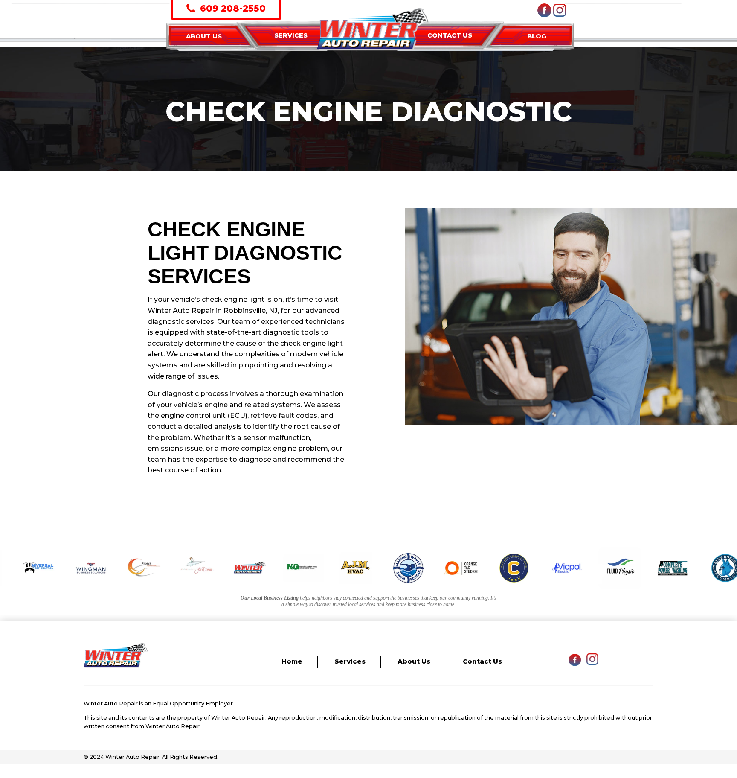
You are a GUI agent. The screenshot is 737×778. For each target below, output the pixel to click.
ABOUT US (204, 36)
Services (350, 661)
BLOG (536, 36)
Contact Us (482, 661)
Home (291, 661)
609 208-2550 (231, 8)
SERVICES (291, 35)
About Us (414, 661)
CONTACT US (449, 35)
